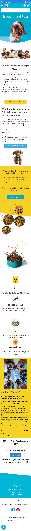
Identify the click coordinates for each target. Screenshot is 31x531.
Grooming (17, 505)
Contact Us (16, 501)
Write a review (15, 455)
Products (6, 501)
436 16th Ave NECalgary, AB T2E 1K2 (16, 494)
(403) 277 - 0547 (15, 490)
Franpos (20, 520)
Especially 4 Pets (15, 486)
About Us (26, 505)
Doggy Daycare (7, 505)
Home (26, 501)
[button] (3, 527)
